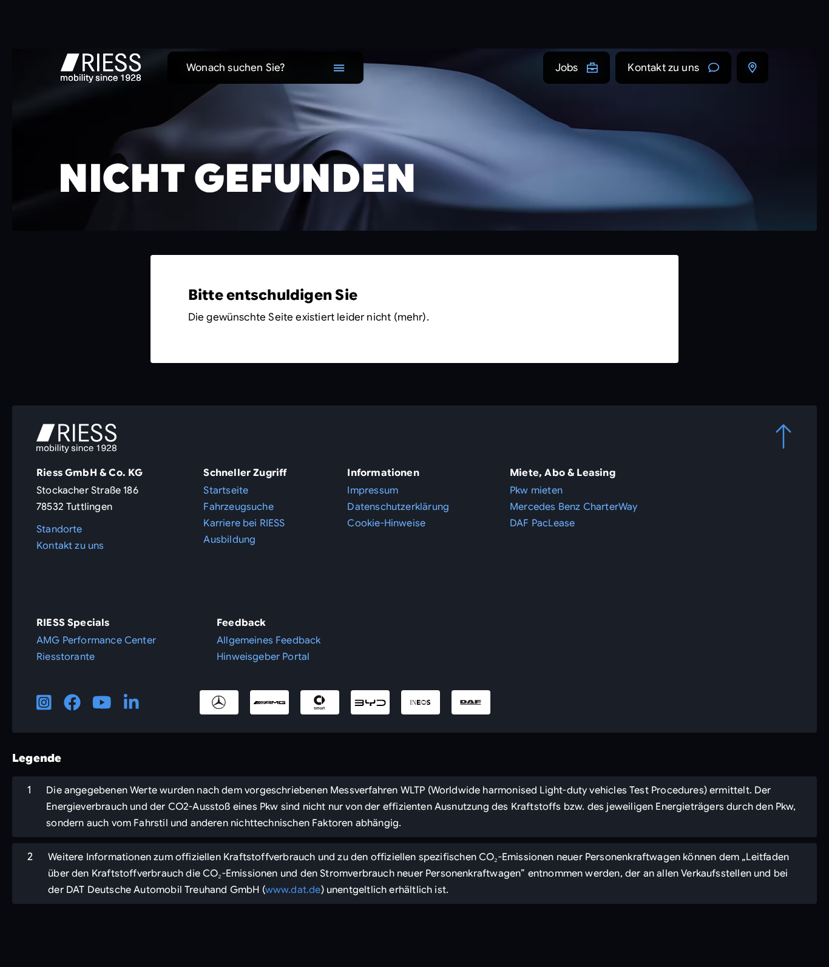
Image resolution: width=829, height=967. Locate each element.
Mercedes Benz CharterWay (573, 507)
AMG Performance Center (96, 640)
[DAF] (471, 702)
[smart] (319, 702)
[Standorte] (752, 67)
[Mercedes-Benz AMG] (269, 702)
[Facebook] (72, 702)
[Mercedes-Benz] (219, 702)
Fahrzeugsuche (238, 507)
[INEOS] (420, 702)
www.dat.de (293, 890)
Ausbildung (229, 540)
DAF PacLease (542, 523)
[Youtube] (102, 702)
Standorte (59, 529)
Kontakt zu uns (663, 67)
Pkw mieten (536, 490)
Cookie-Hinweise (386, 523)
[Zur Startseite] (101, 68)
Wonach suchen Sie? (235, 67)
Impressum (372, 490)
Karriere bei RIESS (244, 523)
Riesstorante (65, 657)
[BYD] (370, 702)
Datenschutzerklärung (398, 507)
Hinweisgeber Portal (263, 657)
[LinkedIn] (131, 702)
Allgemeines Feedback (269, 640)
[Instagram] (44, 702)
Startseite (225, 490)
